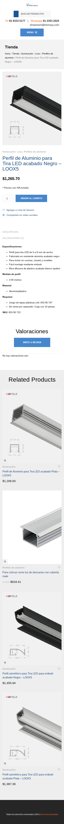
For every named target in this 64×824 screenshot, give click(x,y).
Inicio (7, 53)
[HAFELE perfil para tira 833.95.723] (32, 108)
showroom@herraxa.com (44, 25)
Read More (12, 481)
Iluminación (27, 53)
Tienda (15, 53)
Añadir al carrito (31, 198)
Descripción (10, 232)
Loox (37, 53)
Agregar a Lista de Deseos (20, 210)
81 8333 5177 (17, 20)
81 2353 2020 (51, 20)
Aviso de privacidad (49, 814)
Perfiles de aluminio (35, 151)
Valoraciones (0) (13, 238)
